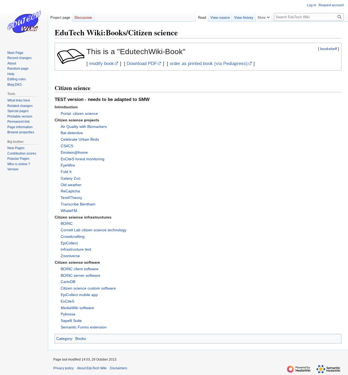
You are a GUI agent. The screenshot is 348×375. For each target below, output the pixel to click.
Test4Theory (71, 197)
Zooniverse (70, 256)
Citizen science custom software (88, 288)
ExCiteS (67, 301)
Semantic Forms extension (84, 327)
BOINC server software (80, 275)
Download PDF (142, 63)
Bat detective (72, 133)
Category (64, 338)
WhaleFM (69, 210)
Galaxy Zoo (70, 178)
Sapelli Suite (71, 320)
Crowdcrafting (73, 236)
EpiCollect (69, 243)
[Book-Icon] (70, 56)
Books (80, 338)
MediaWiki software (77, 308)
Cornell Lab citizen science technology (93, 230)
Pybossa (68, 314)
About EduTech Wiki (92, 368)
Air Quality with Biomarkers (84, 126)
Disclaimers (118, 368)
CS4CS (67, 146)
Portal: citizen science (79, 113)
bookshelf (328, 49)
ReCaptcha (70, 191)
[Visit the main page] (24, 22)
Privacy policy (63, 368)
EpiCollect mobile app (79, 295)
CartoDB (68, 281)
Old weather (71, 185)
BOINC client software (79, 269)
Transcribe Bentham (78, 204)
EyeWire (68, 165)
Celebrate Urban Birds (80, 139)
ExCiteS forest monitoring (82, 159)
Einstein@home (74, 152)
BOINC (67, 223)
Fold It (66, 172)
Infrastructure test (76, 249)
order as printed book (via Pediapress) (209, 63)
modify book (101, 63)
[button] (264, 16)
